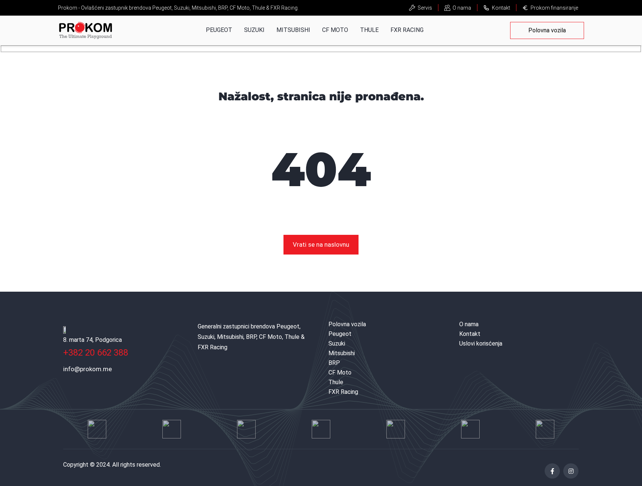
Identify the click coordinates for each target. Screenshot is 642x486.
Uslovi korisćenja (480, 343)
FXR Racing (407, 29)
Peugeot (219, 29)
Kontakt (501, 8)
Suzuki (254, 29)
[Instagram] (570, 471)
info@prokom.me (87, 369)
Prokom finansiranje (554, 8)
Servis (425, 8)
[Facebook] (552, 471)
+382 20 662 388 (95, 352)
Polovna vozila (547, 30)
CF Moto (335, 29)
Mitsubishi (293, 29)
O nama (462, 8)
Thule (369, 29)
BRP (334, 362)
